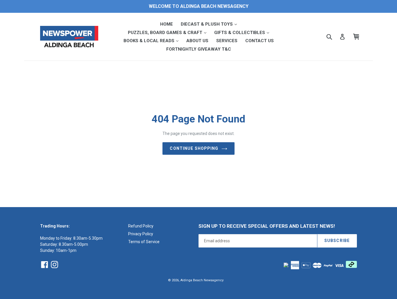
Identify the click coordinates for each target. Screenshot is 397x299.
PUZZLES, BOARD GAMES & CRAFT (169, 32)
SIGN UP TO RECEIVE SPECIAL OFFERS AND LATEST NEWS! (267, 226)
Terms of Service (144, 241)
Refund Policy (140, 226)
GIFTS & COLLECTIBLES (243, 32)
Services (226, 40)
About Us (197, 40)
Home (166, 24)
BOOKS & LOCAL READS (153, 40)
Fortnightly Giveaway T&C (198, 49)
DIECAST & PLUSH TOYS (210, 24)
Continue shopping (194, 148)
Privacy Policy (140, 234)
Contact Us (259, 40)
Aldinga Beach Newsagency (201, 280)
